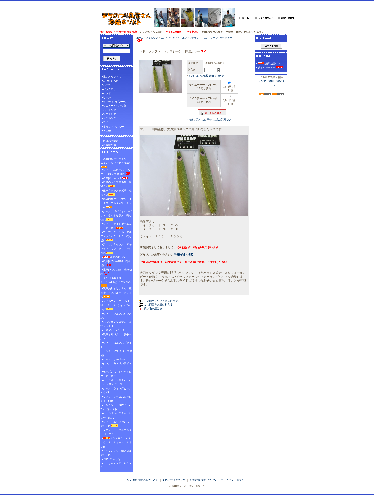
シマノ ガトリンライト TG (116, 365)
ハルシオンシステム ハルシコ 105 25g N (116, 382)
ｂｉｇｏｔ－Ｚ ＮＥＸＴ (116, 465)
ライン (107, 122)
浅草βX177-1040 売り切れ (116, 271)
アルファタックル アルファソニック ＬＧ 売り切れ (116, 236)
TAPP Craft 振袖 (112, 459)
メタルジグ (109, 118)
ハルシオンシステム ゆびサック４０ (116, 324)
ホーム (139, 37)
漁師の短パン (118, 257)
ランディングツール (114, 101)
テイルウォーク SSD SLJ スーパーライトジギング (115, 305)
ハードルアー (111, 110)
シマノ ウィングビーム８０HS (116, 390)
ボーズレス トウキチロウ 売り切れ (116, 373)
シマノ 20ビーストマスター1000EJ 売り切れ (116, 171)
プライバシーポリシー (234, 480)
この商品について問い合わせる (162, 300)
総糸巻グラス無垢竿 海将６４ (116, 184)
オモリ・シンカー (113, 126)
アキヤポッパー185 (114, 330)
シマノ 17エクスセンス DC (116, 315)
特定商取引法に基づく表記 (142, 480)
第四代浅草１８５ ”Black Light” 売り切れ (115, 280)
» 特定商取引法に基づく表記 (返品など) (209, 119)
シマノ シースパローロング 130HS (116, 398)
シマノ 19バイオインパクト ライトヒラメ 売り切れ (116, 215)
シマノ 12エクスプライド (116, 344)
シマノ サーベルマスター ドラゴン (116, 432)
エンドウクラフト (170, 37)
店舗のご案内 (111, 141)
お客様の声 (109, 145)
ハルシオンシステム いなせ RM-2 (116, 415)
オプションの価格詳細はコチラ (206, 75)
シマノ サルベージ (114, 359)
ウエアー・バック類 (114, 105)
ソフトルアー (111, 114)
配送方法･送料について (203, 480)
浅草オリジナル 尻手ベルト (116, 336)
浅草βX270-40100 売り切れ (115, 263)
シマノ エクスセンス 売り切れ (116, 423)
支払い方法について (174, 480)
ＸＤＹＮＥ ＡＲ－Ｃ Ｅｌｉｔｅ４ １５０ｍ (116, 442)
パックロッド (111, 89)
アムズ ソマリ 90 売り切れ (116, 353)
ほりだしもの (111, 80)
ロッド (107, 93)
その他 (107, 130)
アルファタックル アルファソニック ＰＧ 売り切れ (116, 248)
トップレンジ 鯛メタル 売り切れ (116, 452)
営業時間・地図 (183, 254)
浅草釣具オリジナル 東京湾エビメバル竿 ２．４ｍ (116, 292)
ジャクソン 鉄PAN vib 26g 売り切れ (116, 407)
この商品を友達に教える (158, 304)
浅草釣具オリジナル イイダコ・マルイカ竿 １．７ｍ (116, 203)
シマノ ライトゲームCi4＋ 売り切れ (116, 225)
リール (107, 97)
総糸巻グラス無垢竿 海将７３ (116, 192)
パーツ (107, 84)
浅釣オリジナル (112, 76)
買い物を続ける (153, 308)
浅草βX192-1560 (112, 178)
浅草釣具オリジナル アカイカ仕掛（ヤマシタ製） (116, 161)
